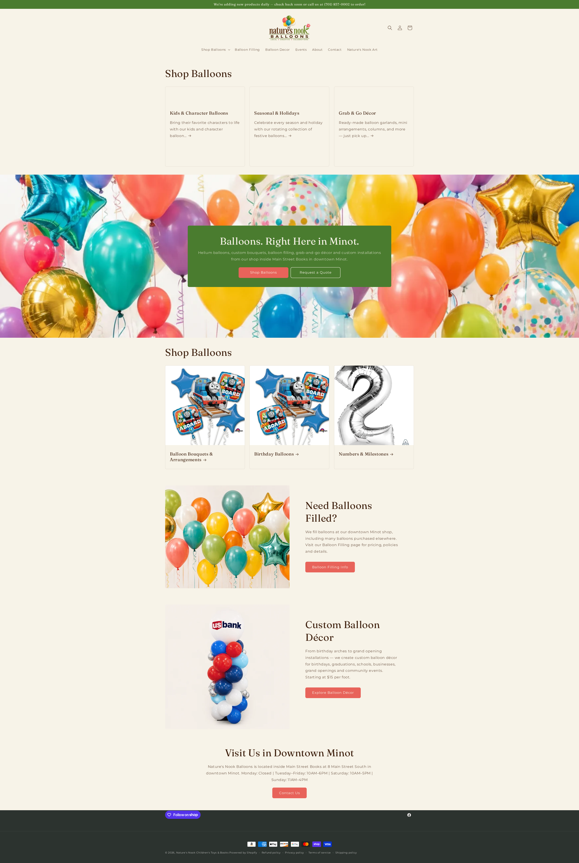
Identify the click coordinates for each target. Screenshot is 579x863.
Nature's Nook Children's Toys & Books (202, 852)
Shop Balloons (263, 272)
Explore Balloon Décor (333, 692)
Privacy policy (294, 852)
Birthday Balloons (274, 454)
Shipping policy (346, 852)
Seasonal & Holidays (276, 113)
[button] (215, 49)
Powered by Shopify (243, 852)
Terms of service (319, 852)
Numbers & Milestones (363, 454)
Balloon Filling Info (330, 567)
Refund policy (271, 852)
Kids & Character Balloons (199, 113)
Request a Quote (316, 272)
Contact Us (289, 793)
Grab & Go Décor (357, 113)
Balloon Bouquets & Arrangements (191, 456)
